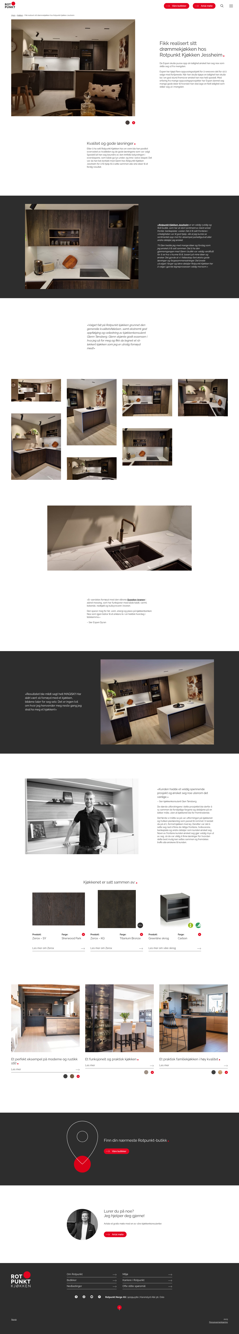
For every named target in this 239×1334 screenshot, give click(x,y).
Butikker (71, 1280)
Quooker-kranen (136, 599)
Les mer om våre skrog (162, 948)
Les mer (16, 1069)
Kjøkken (20, 15)
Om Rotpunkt (75, 1274)
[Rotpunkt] (43, 6)
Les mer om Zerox (43, 948)
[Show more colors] (133, 123)
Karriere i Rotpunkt (133, 1280)
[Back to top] (119, 1308)
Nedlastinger (74, 1286)
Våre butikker (179, 6)
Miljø (125, 1274)
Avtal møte (207, 6)
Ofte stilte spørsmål (134, 1286)
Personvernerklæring (218, 1322)
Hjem (13, 15)
